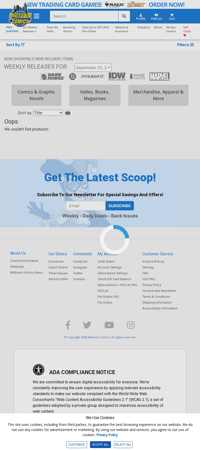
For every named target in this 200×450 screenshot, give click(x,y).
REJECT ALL (123, 444)
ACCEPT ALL (100, 444)
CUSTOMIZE (77, 444)
